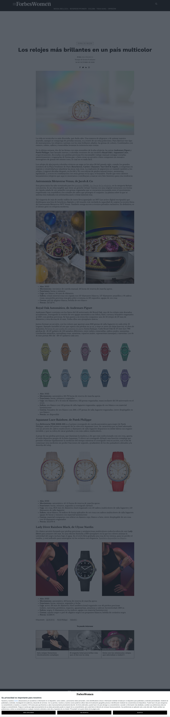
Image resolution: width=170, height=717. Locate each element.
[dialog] (85, 704)
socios (16, 700)
